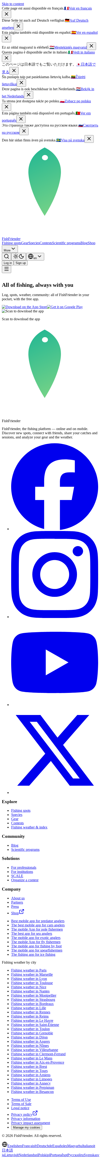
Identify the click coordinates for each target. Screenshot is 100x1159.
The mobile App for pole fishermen (37, 929)
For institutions (22, 872)
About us (18, 898)
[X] (54, 793)
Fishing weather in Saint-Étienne (35, 1025)
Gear (24, 243)
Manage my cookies (26, 1127)
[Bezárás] (91, 46)
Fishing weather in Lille (28, 1008)
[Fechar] (21, 119)
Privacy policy (21, 1114)
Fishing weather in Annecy (31, 1083)
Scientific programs (66, 243)
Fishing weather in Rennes (30, 1012)
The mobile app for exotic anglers (35, 938)
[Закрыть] (24, 131)
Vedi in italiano (81, 52)
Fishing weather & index (29, 827)
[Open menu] (6, 269)
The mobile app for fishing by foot (36, 946)
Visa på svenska (70, 140)
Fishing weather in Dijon (29, 1037)
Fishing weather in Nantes (30, 991)
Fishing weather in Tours (29, 1071)
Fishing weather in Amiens (30, 1075)
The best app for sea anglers (31, 933)
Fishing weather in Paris (29, 970)
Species (34, 243)
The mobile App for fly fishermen (35, 942)
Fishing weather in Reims (30, 1016)
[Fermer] (6, 14)
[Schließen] (18, 26)
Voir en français (78, 8)
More (7, 250)
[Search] (6, 257)
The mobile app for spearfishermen (36, 950)
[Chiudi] (6, 58)
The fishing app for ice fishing (33, 954)
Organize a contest (24, 880)
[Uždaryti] (21, 83)
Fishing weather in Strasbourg (33, 1000)
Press (15, 906)
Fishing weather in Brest (29, 1067)
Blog (84, 243)
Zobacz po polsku (75, 101)
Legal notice (20, 1108)
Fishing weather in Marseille (32, 974)
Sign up (21, 263)
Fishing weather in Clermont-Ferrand (38, 1054)
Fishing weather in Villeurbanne (34, 1050)
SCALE (17, 876)
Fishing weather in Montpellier (33, 995)
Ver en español (84, 32)
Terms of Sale (21, 1104)
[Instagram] (54, 617)
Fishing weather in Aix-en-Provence (37, 1062)
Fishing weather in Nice (28, 987)
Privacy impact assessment (30, 1123)
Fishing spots (11, 243)
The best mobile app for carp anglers (38, 925)
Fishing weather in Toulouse (32, 983)
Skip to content (13, 4)
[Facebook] (54, 529)
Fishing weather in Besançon (32, 1092)
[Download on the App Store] (24, 307)
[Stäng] (89, 139)
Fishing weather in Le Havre (32, 1020)
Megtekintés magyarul (68, 47)
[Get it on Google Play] (65, 307)
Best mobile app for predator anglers (37, 921)
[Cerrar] (6, 38)
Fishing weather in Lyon (29, 979)
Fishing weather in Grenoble (32, 1033)
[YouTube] (54, 705)
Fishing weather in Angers (30, 1041)
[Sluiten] (28, 95)
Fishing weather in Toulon (30, 1029)
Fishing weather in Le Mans (31, 1058)
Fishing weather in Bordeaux (32, 1004)
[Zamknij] (6, 107)
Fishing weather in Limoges (31, 1079)
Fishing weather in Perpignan (32, 1087)
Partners (17, 902)
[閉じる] (14, 71)
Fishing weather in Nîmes (30, 1046)
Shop (91, 243)
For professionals (23, 867)
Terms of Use (21, 1100)
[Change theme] (18, 257)
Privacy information (25, 1119)
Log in (8, 263)
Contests (46, 243)
